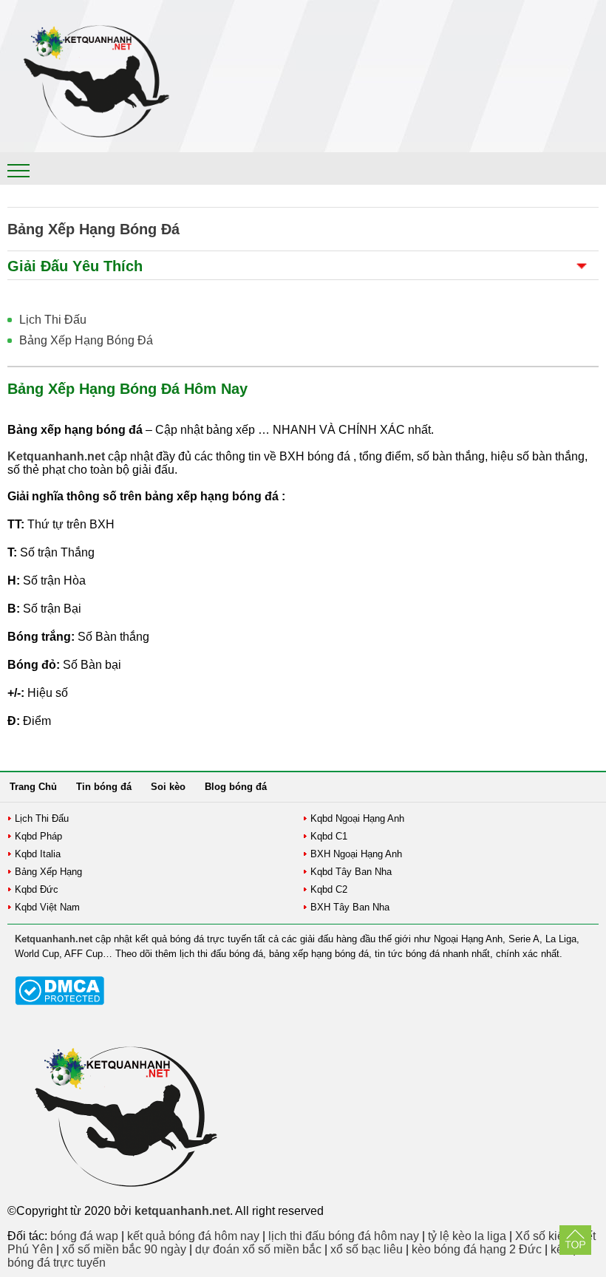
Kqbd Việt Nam (47, 907)
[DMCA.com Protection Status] (59, 1001)
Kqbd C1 (328, 836)
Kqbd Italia (38, 853)
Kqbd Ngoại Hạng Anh (357, 818)
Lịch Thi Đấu (52, 319)
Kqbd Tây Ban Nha (351, 871)
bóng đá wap (84, 1236)
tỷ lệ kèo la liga (467, 1236)
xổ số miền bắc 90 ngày (124, 1249)
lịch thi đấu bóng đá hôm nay (343, 1236)
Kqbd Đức (36, 889)
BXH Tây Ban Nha (349, 907)
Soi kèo (168, 786)
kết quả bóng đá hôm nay (193, 1236)
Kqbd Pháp (38, 836)
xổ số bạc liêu (366, 1249)
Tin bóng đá (104, 786)
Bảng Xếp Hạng (48, 871)
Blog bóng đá (236, 786)
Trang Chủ (33, 786)
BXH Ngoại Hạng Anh (356, 853)
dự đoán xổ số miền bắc (258, 1249)
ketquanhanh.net (182, 1211)
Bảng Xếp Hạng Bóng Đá (86, 340)
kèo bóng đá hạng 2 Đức (477, 1249)
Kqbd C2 (328, 889)
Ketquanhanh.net (53, 938)
